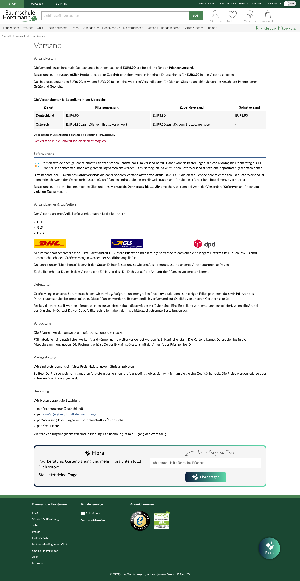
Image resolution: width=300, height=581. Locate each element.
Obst (40, 27)
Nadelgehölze (111, 27)
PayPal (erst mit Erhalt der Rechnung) (69, 414)
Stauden (28, 27)
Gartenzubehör (193, 27)
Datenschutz (40, 538)
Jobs (35, 525)
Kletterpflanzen (133, 27)
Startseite (7, 36)
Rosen (75, 27)
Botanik (61, 4)
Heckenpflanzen (56, 27)
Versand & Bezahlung (233, 3)
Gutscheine (207, 3)
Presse (36, 532)
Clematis (152, 27)
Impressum (39, 563)
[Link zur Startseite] (20, 16)
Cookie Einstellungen (45, 551)
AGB (35, 557)
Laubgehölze (11, 27)
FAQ (35, 513)
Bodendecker (90, 27)
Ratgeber (36, 4)
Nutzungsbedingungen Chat (49, 544)
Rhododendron (170, 27)
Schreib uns (93, 513)
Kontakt (257, 3)
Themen (211, 27)
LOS (195, 15)
